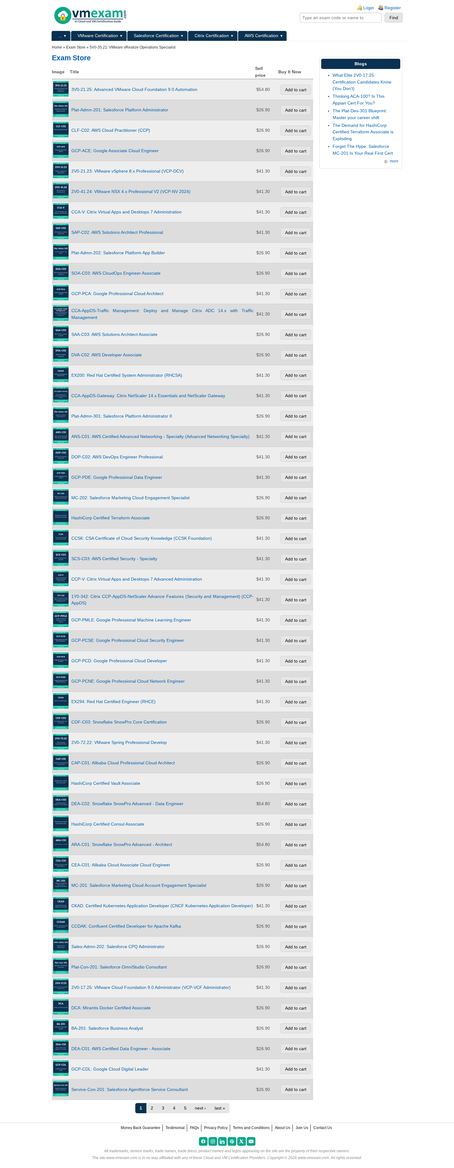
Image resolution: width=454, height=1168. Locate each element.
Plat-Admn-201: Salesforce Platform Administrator (119, 109)
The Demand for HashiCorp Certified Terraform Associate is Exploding (363, 132)
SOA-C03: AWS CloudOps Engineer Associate (116, 273)
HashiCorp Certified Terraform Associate (110, 517)
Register (393, 7)
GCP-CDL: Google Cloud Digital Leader (110, 1069)
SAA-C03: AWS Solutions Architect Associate (114, 334)
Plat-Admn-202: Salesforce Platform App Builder (118, 252)
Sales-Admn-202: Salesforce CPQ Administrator (118, 946)
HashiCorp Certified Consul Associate (107, 824)
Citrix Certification (212, 35)
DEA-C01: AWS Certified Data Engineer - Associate (120, 1048)
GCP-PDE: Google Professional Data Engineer (116, 477)
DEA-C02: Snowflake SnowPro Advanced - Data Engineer (127, 803)
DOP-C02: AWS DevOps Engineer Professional (117, 456)
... (60, 35)
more (394, 161)
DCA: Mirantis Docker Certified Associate (111, 1007)
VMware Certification (98, 35)
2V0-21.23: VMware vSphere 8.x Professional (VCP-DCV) (127, 171)
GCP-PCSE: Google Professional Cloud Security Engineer (127, 640)
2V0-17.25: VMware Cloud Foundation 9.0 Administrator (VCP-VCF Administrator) (151, 987)
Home (57, 47)
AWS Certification (261, 35)
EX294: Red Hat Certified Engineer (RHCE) (113, 701)
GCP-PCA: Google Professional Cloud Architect (117, 293)
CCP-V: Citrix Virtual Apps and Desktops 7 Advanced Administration (136, 579)
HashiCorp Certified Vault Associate (105, 783)
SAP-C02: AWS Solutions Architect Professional (117, 232)
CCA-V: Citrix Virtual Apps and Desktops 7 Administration (126, 211)
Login (368, 7)
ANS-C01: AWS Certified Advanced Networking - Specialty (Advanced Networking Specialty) (160, 436)
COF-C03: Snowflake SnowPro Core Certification (119, 721)
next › (200, 1108)
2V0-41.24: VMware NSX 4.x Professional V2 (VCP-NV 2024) (131, 191)
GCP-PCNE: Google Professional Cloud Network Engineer (128, 681)
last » (220, 1108)
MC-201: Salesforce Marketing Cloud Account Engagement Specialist (138, 885)
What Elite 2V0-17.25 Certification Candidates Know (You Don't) (362, 82)
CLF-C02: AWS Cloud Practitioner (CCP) (110, 130)
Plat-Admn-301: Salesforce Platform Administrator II (121, 416)
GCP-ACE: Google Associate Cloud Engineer (115, 150)
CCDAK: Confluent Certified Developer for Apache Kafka (126, 926)
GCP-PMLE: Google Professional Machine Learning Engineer (131, 619)
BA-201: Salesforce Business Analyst (107, 1028)
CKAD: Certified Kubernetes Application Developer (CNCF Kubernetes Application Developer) (162, 905)
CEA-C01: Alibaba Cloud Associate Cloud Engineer (120, 864)
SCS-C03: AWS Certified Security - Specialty (114, 558)
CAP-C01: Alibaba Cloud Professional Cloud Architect (123, 762)
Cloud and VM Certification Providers (234, 1158)
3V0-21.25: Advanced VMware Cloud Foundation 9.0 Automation (134, 89)
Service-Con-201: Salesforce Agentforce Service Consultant (129, 1089)
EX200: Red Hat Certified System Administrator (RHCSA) (126, 375)
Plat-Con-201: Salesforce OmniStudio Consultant (119, 966)
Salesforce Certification (156, 35)
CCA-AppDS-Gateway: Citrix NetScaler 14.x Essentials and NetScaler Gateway (148, 395)
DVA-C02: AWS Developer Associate (106, 354)
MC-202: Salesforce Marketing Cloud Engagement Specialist (130, 497)
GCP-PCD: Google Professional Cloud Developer (119, 660)
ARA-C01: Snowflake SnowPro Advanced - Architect (121, 844)
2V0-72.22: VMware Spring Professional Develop (119, 742)
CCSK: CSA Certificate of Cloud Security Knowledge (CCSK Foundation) (141, 538)
